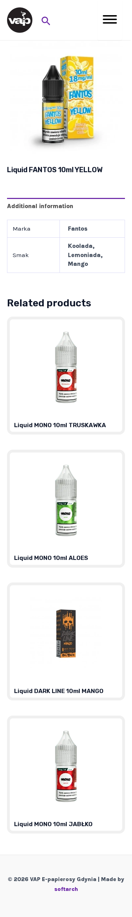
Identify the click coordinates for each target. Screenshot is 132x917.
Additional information (40, 206)
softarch (66, 889)
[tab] (66, 206)
